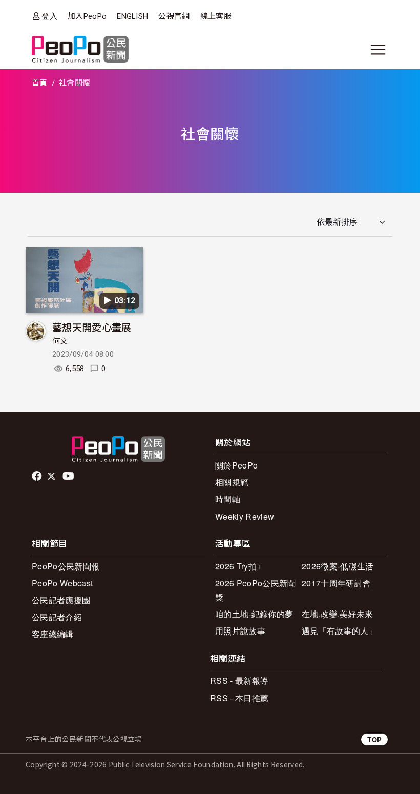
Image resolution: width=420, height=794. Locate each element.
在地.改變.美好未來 (337, 614)
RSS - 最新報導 (239, 680)
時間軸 (227, 499)
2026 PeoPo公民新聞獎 (255, 590)
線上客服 (216, 16)
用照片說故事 (240, 631)
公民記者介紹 (57, 617)
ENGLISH (132, 16)
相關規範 (231, 482)
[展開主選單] (378, 49)
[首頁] (80, 50)
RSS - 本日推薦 (239, 698)
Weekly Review (244, 516)
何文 (60, 341)
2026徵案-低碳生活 (338, 566)
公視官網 (174, 16)
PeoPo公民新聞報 (65, 566)
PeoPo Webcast (62, 583)
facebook (38, 476)
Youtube (69, 476)
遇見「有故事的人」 (339, 631)
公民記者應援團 (61, 600)
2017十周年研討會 (336, 583)
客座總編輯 (53, 634)
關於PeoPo (236, 465)
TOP (374, 739)
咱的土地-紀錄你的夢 (254, 614)
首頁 (40, 83)
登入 (49, 16)
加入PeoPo (87, 16)
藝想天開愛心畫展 (92, 327)
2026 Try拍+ (238, 566)
